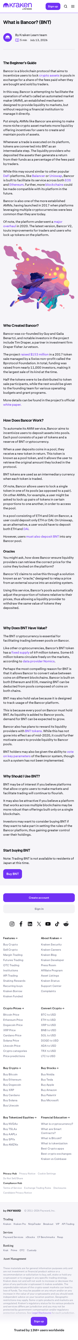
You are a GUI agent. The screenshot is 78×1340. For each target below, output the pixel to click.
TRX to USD (48, 1051)
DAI (25, 529)
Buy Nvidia (47, 1074)
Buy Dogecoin (12, 1085)
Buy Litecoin (11, 1105)
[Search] (66, 6)
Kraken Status (50, 981)
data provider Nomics (39, 661)
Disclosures (59, 1188)
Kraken (7, 1224)
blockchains (54, 185)
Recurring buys (13, 986)
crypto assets (49, 75)
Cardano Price (12, 1035)
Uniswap (55, 176)
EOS (68, 180)
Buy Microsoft (50, 1100)
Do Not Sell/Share (13, 1178)
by (12, 1210)
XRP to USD (48, 1025)
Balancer (38, 176)
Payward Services (13, 1237)
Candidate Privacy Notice (17, 1192)
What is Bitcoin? (51, 1138)
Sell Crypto (10, 949)
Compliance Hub (12, 1183)
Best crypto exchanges (56, 1153)
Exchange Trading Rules (37, 1188)
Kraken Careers (51, 949)
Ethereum (16, 185)
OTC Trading (11, 965)
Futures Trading (13, 960)
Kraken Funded (13, 996)
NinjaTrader (34, 1224)
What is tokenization (54, 1143)
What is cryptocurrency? (57, 1124)
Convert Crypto (52, 1008)
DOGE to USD (50, 1040)
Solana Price (11, 1040)
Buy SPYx (9, 1139)
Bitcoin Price (11, 1014)
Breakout (48, 1224)
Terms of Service (12, 1188)
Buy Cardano (11, 1095)
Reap (60, 1237)
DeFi (6, 176)
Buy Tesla (47, 1079)
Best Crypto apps (52, 1148)
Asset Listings (50, 975)
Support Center (51, 986)
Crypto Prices (13, 1008)
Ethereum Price (13, 1020)
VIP (57, 1224)
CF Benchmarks (46, 1237)
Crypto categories (15, 1051)
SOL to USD (48, 1035)
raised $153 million (35, 354)
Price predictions (14, 1056)
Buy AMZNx (10, 1144)
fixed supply (20, 652)
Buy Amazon (49, 1090)
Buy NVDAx (10, 1124)
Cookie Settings (47, 1173)
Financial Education (55, 1117)
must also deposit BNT (42, 536)
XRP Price (9, 1030)
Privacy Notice (27, 1173)
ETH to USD (48, 1020)
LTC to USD (48, 1056)
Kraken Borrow (12, 991)
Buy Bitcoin (10, 1074)
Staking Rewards (14, 981)
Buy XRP (8, 1090)
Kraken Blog (49, 955)
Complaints (48, 991)
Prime (14, 1250)
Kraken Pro (20, 1224)
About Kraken (51, 938)
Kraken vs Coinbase (53, 1159)
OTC (22, 1250)
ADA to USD (48, 1045)
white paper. (12, 404)
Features (10, 938)
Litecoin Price (11, 1045)
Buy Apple (47, 1085)
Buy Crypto (10, 944)
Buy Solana (10, 1100)
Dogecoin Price (13, 1025)
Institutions (10, 970)
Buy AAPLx (10, 1134)
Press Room (48, 965)
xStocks (30, 1237)
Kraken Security (51, 944)
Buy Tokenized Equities (19, 1117)
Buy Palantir (48, 1095)
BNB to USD (48, 1030)
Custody (31, 1250)
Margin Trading (13, 955)
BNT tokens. (34, 731)
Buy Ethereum (12, 1079)
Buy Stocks (49, 1068)
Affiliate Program (52, 970)
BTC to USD (48, 1014)
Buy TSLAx (10, 1129)
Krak (5, 1250)
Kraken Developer (52, 960)
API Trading (10, 975)
